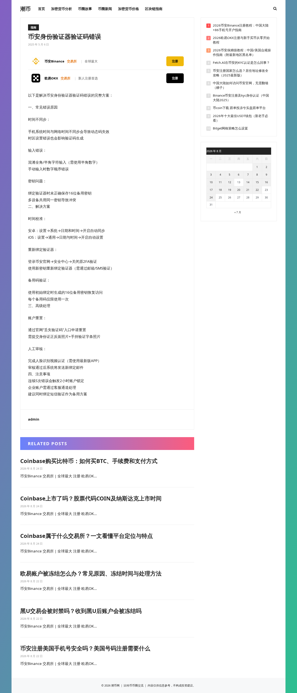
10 (211, 182)
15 (257, 182)
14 (247, 182)
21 (247, 190)
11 (220, 182)
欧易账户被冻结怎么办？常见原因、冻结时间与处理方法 (91, 573)
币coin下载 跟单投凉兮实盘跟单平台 (239, 108)
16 (266, 182)
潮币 (25, 8)
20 (238, 190)
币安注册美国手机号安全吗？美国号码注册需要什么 (85, 648)
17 (211, 190)
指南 (33, 27)
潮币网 (115, 685)
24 (211, 197)
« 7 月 (237, 212)
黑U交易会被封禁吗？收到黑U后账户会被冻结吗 (81, 610)
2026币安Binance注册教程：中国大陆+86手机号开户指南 (241, 27)
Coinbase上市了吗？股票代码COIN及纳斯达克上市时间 (91, 498)
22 (257, 190)
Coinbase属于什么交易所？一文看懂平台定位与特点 (86, 535)
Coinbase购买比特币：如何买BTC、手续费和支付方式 (88, 461)
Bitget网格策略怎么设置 (230, 128)
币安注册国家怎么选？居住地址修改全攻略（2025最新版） (240, 72)
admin (33, 419)
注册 (175, 61)
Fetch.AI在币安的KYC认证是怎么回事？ (241, 62)
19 (229, 190)
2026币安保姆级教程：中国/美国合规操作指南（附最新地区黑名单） (242, 52)
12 (229, 182)
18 (220, 190)
